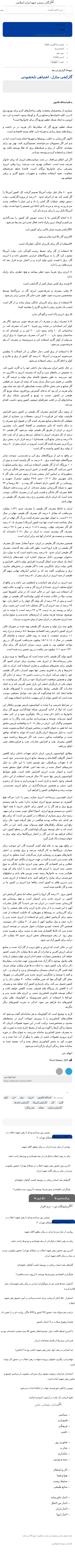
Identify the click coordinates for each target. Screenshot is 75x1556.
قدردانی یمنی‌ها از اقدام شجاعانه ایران (54, 1340)
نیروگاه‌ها (15, 290)
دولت (5, 196)
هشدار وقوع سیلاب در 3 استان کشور (55, 1321)
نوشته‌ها (61, 29)
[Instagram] (65, 1524)
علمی (64, 1431)
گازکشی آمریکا (40, 1102)
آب (40, 321)
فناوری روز (61, 1442)
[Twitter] (52, 1524)
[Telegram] (26, 1524)
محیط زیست (60, 1481)
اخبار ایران (61, 1508)
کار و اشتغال (60, 1469)
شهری (54, 62)
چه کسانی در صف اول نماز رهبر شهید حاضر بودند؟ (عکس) (44, 1349)
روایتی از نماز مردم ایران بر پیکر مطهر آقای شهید (46, 1146)
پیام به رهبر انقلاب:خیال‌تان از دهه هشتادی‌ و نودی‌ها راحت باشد (39, 1156)
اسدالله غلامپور (44, 1097)
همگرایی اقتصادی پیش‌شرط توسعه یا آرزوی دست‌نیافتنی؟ (41, 1189)
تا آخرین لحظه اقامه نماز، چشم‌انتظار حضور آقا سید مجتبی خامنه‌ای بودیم (37, 1331)
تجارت (63, 1447)
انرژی (30, 1097)
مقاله (41, 1107)
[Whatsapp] (39, 1524)
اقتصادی (62, 1420)
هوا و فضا (62, 1475)
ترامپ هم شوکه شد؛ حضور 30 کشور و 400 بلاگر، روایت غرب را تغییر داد (37, 1312)
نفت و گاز (30, 1107)
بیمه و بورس (60, 1459)
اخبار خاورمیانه (59, 1497)
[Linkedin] (13, 1524)
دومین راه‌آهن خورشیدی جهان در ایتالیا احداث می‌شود (46, 1387)
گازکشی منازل (55, 1107)
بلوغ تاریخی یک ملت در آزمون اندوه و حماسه (51, 1397)
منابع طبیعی (60, 1486)
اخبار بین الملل (59, 1502)
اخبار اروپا (61, 1514)
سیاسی (62, 1414)
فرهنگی (62, 1426)
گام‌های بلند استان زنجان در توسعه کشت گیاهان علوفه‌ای (42, 1179)
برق (22, 1097)
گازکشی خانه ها (22, 1102)
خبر (14, 1097)
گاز (36, 119)
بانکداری (62, 1453)
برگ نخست (60, 24)
